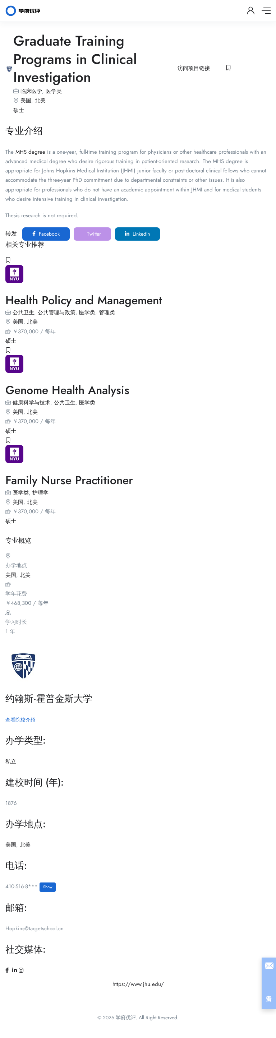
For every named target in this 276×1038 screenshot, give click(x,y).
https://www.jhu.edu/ (138, 984)
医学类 (54, 91)
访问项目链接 (194, 68)
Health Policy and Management (83, 300)
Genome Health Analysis (67, 390)
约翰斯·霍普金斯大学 (48, 698)
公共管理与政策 (56, 312)
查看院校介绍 (20, 719)
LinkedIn (140, 233)
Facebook (48, 233)
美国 (25, 101)
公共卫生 (23, 312)
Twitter (93, 233)
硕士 (18, 110)
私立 (10, 761)
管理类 (107, 312)
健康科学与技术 (31, 403)
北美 (40, 101)
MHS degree (30, 152)
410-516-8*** (28, 886)
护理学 (40, 493)
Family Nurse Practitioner (69, 480)
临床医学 (31, 91)
